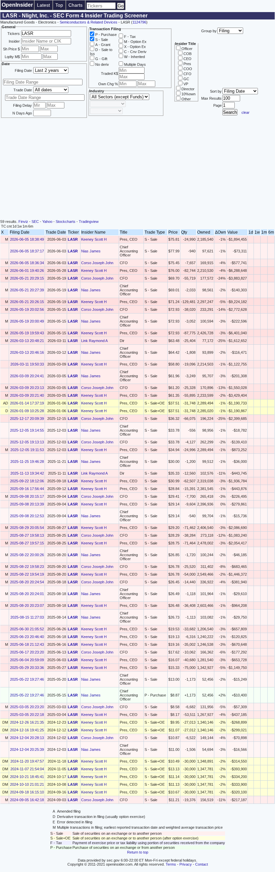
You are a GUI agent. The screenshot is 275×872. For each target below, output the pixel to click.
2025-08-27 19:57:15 (27, 543)
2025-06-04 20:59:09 (27, 660)
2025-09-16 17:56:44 (27, 489)
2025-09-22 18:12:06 (27, 481)
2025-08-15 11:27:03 (27, 617)
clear (245, 112)
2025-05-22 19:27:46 (27, 679)
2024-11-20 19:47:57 (27, 761)
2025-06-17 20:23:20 (27, 652)
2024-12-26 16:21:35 (27, 722)
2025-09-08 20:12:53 (27, 516)
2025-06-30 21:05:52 (27, 629)
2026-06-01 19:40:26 (27, 271)
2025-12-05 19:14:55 (27, 430)
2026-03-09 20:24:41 (27, 376)
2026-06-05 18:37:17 (27, 251)
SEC (35, 222)
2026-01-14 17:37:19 (27, 403)
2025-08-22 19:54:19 (27, 574)
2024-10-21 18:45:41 (27, 777)
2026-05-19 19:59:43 (27, 333)
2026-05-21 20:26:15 (27, 302)
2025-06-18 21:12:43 (27, 644)
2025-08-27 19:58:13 (27, 535)
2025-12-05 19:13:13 (27, 442)
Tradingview (89, 222)
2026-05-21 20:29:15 (27, 278)
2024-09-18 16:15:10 (27, 792)
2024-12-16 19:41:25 (27, 730)
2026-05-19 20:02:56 (27, 309)
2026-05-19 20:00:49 (27, 321)
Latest (43, 5)
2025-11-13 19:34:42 (27, 473)
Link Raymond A (94, 341)
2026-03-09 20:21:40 (27, 395)
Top (59, 5)
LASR (73, 239)
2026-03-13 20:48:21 (27, 341)
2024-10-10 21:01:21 (27, 784)
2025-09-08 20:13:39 (27, 504)
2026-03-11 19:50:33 (27, 364)
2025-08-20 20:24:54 (27, 582)
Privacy (185, 864)
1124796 (139, 22)
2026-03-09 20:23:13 (27, 388)
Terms (171, 864)
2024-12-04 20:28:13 (27, 738)
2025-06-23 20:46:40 (27, 637)
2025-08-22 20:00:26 (27, 555)
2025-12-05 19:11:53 (27, 450)
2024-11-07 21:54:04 (27, 769)
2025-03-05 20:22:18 (27, 715)
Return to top (137, 852)
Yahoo (47, 222)
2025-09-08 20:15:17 (27, 496)
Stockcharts (65, 222)
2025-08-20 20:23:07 (27, 605)
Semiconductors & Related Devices (88, 22)
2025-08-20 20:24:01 (27, 594)
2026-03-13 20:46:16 (27, 352)
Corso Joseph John (97, 263)
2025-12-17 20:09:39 (27, 419)
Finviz (23, 222)
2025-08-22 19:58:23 (27, 567)
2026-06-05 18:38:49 (27, 239)
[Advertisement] (137, 169)
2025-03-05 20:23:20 (27, 707)
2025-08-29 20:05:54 (27, 528)
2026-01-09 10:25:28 (27, 411)
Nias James (91, 251)
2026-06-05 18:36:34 (27, 263)
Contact (201, 864)
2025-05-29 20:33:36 (27, 668)
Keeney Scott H (94, 239)
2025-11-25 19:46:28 (27, 461)
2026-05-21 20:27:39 (27, 290)
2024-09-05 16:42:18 (27, 800)
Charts (75, 5)
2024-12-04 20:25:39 (27, 749)
